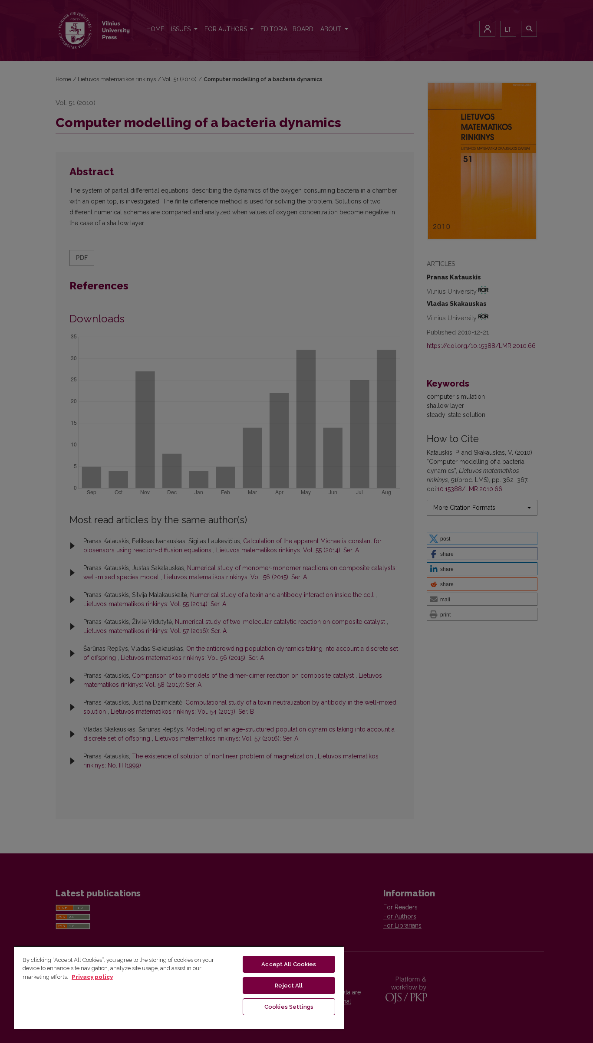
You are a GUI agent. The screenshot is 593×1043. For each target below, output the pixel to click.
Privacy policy (92, 977)
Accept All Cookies (288, 964)
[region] (179, 987)
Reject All (289, 985)
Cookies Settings (288, 1007)
